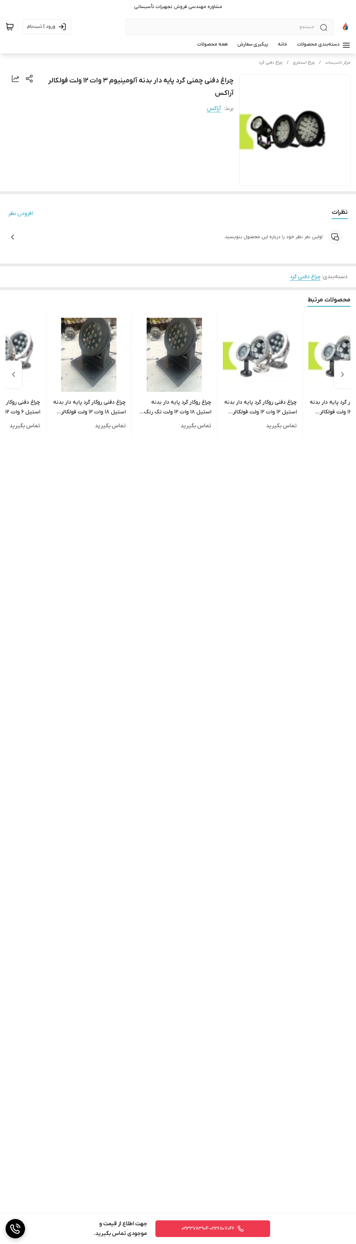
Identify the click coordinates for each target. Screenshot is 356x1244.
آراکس (214, 108)
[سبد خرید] (10, 27)
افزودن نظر (20, 213)
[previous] (342, 374)
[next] (13, 374)
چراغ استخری (304, 62)
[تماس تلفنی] (15, 1228)
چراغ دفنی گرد (271, 62)
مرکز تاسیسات (337, 62)
